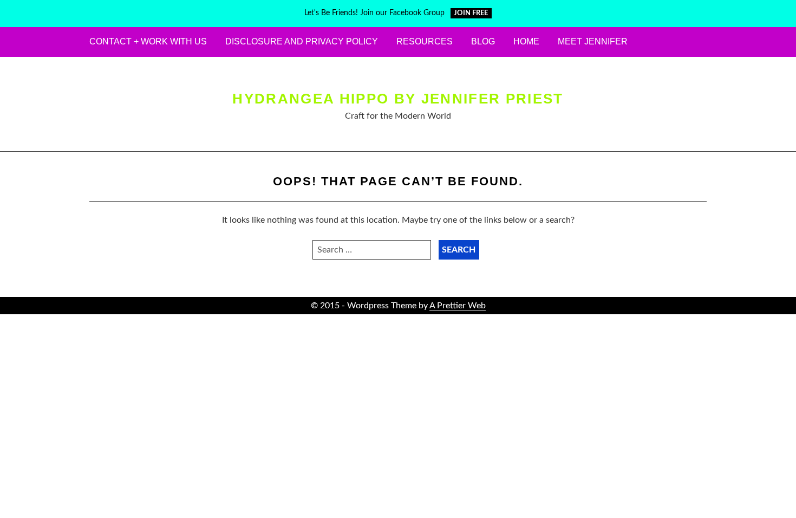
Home (526, 41)
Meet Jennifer (593, 41)
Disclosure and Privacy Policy (301, 41)
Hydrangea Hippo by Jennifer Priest (398, 98)
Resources (424, 41)
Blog (483, 41)
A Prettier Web (457, 305)
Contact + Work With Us (148, 41)
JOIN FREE (471, 13)
